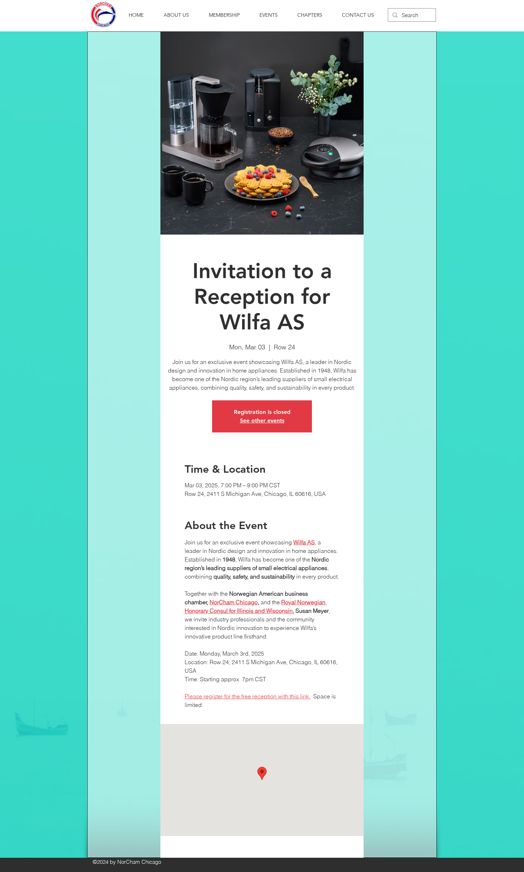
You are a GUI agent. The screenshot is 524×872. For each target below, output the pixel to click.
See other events (262, 420)
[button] (176, 15)
